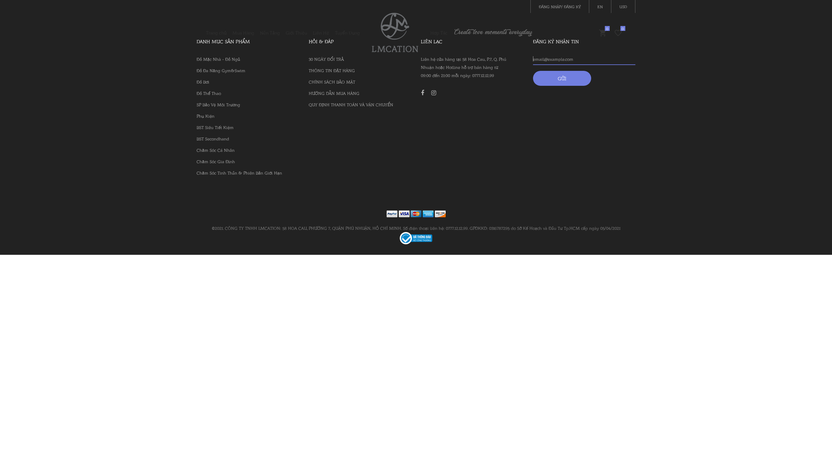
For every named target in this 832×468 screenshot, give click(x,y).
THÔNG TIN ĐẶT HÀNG (332, 70)
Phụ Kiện (205, 115)
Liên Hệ (321, 32)
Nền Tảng (270, 32)
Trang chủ (216, 32)
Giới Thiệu (296, 32)
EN (600, 6)
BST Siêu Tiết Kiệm (215, 127)
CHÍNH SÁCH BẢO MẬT (332, 81)
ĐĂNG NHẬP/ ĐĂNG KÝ (560, 6)
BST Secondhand (213, 138)
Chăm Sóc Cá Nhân (216, 149)
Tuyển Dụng (347, 32)
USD (623, 6)
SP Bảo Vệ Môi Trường (218, 104)
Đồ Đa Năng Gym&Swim (221, 70)
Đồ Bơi (203, 81)
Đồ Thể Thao (209, 93)
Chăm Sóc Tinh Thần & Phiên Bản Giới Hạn (239, 172)
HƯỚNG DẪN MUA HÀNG (334, 93)
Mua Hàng (243, 32)
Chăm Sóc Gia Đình (216, 161)
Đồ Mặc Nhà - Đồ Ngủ (218, 58)
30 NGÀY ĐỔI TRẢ (326, 58)
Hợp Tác (439, 32)
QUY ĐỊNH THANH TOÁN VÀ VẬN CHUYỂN (351, 104)
